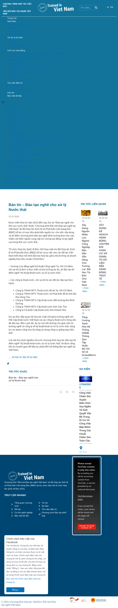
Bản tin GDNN (16, 47)
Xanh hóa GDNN (18, 70)
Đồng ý (15, 590)
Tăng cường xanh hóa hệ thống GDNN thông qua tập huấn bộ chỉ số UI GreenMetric (89, 336)
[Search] (96, 7)
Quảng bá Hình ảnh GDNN (22, 73)
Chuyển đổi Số (17, 63)
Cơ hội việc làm (17, 34)
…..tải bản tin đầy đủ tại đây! (23, 357)
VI (108, 7)
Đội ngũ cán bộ (17, 31)
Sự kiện (13, 44)
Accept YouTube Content (86, 527)
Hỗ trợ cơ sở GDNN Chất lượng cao (26, 57)
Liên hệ (10, 93)
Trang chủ (12, 18)
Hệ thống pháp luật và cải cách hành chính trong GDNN (35, 54)
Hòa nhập (14, 76)
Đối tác (13, 28)
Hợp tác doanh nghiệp (20, 60)
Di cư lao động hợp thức (21, 80)
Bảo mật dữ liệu (14, 96)
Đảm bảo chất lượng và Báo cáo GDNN (28, 67)
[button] (59, 102)
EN (111, 7)
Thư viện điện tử (14, 83)
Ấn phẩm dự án (17, 86)
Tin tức (13, 41)
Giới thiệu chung (17, 25)
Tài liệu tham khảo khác (21, 89)
